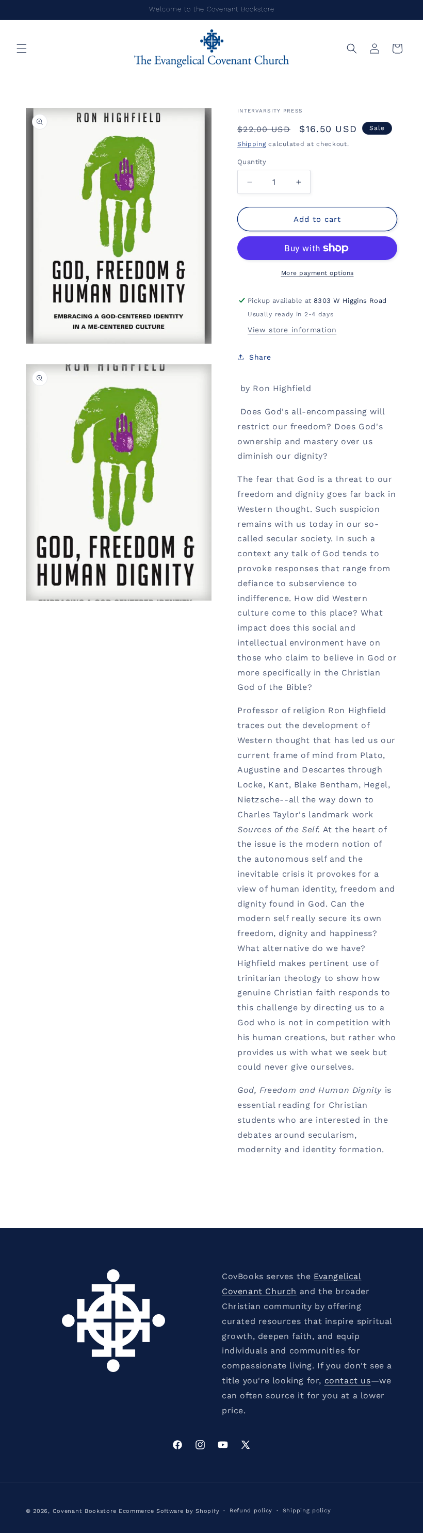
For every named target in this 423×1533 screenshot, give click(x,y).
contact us (347, 1380)
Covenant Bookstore (85, 1511)
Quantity (251, 162)
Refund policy (251, 1510)
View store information (292, 330)
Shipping (251, 144)
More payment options (317, 273)
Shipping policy (307, 1510)
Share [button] (260, 357)
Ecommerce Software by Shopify (169, 1511)
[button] (21, 48)
